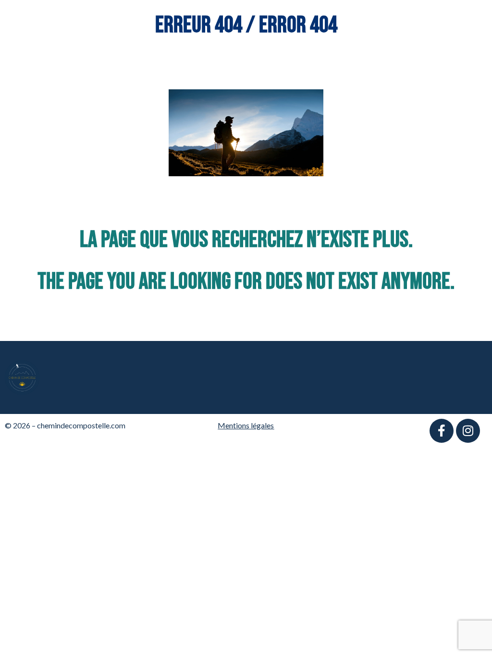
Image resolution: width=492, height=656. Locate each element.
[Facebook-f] (442, 431)
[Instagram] (468, 431)
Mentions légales (246, 425)
